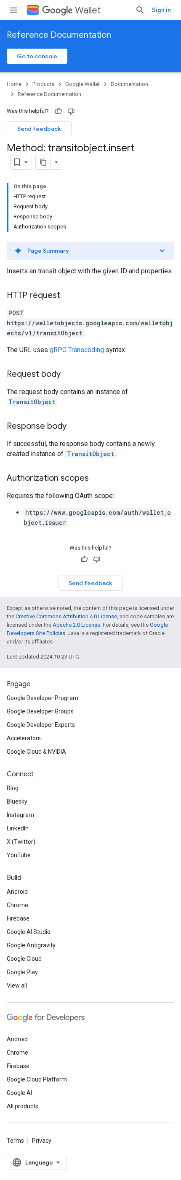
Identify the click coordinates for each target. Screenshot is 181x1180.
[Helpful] (58, 111)
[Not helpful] (71, 111)
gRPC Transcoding (77, 350)
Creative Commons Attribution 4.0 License (66, 616)
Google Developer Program (42, 698)
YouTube (19, 855)
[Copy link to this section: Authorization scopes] (97, 479)
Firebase (18, 918)
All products (22, 1106)
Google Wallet (82, 84)
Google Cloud (24, 958)
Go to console (37, 56)
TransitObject (32, 402)
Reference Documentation (59, 35)
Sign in (161, 10)
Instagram (20, 815)
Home (14, 84)
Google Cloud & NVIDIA (36, 751)
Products (43, 84)
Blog (13, 788)
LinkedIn (18, 828)
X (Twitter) (21, 841)
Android (17, 891)
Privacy (41, 1140)
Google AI (19, 1092)
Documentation (129, 84)
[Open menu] (13, 10)
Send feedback (39, 128)
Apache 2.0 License (76, 625)
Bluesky (17, 801)
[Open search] (140, 10)
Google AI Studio (29, 931)
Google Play (22, 972)
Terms (15, 1140)
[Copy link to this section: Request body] (69, 375)
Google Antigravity (31, 945)
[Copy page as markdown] (43, 162)
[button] (90, 250)
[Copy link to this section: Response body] (75, 427)
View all (17, 985)
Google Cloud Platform (37, 1079)
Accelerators (24, 738)
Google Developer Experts (41, 724)
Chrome (17, 905)
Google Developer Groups (40, 711)
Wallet (88, 10)
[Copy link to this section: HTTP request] (68, 296)
